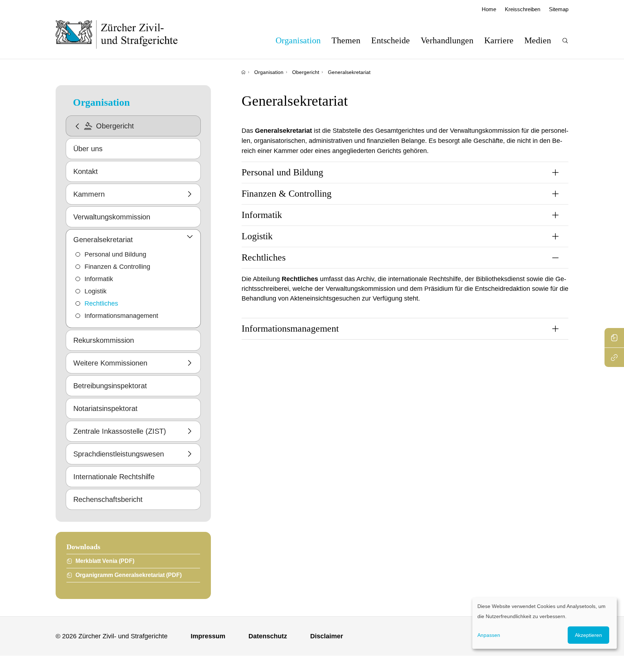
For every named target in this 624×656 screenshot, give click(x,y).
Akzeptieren (588, 635)
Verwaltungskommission (111, 217)
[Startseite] (243, 72)
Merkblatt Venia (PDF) (104, 561)
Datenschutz (267, 636)
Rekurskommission (103, 340)
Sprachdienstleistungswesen (118, 454)
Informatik (98, 279)
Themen (346, 40)
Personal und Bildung (115, 254)
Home (489, 9)
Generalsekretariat (349, 72)
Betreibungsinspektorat (110, 386)
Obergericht (305, 72)
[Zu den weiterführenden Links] (614, 357)
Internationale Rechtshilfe (114, 477)
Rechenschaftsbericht (108, 499)
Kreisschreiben (522, 9)
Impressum (208, 636)
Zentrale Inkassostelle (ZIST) (119, 431)
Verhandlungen (447, 40)
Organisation (298, 40)
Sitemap (558, 9)
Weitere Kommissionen (110, 363)
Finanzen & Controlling (117, 266)
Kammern (89, 194)
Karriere (499, 40)
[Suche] (565, 40)
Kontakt (85, 171)
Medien (537, 40)
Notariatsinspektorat (105, 408)
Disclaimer (326, 636)
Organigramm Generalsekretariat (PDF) (128, 575)
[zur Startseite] (124, 34)
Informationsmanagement (121, 315)
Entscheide (390, 40)
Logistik (95, 291)
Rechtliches (101, 303)
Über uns (88, 149)
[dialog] (544, 623)
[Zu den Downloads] (614, 337)
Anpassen (488, 635)
